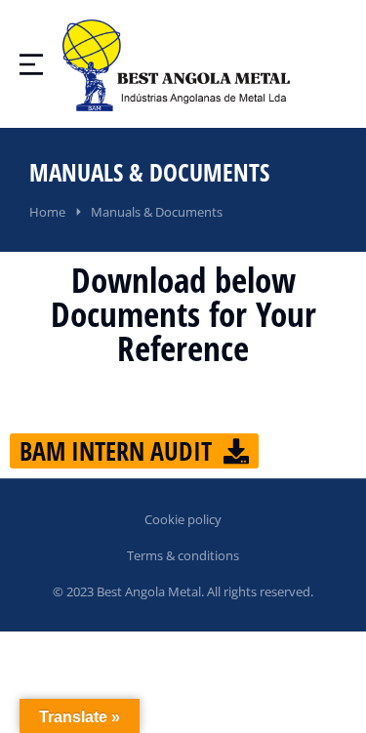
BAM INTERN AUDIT (116, 450)
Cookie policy (183, 519)
